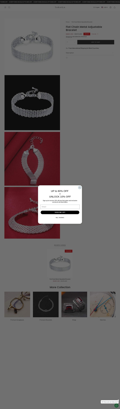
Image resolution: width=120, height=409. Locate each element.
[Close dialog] (79, 187)
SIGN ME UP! (60, 212)
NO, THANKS (60, 217)
